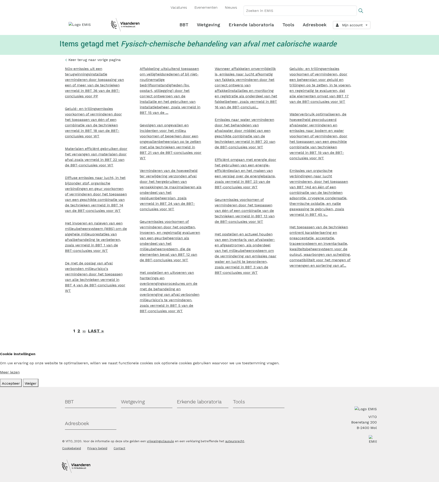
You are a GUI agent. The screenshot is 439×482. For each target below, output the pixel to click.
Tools (288, 24)
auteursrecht (234, 441)
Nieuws (231, 7)
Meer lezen (10, 372)
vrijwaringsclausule (160, 441)
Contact (119, 448)
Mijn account (351, 25)
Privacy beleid (97, 448)
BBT (183, 24)
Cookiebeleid (71, 448)
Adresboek (315, 24)
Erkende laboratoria (251, 24)
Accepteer (11, 383)
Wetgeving (208, 24)
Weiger (31, 383)
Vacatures (179, 7)
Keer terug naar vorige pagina (94, 60)
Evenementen (205, 7)
